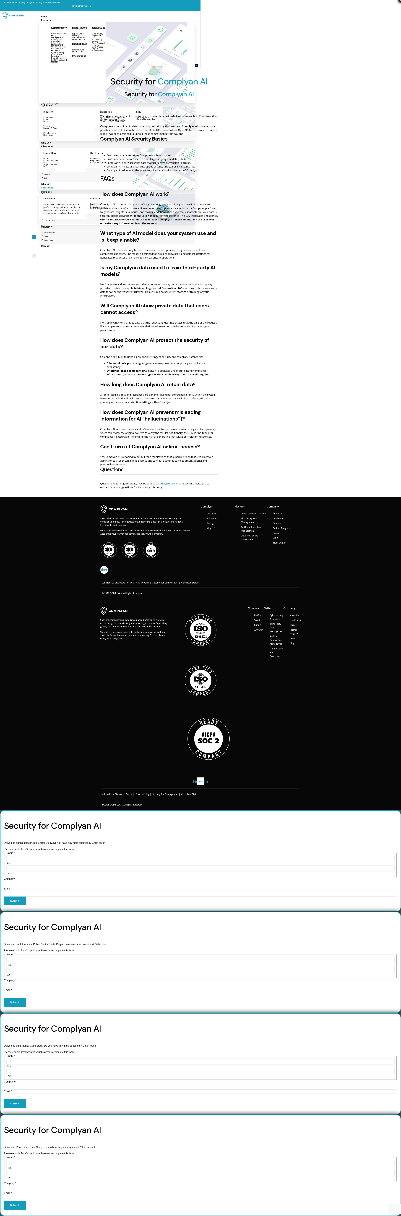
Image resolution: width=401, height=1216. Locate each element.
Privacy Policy (142, 582)
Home (44, 16)
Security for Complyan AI (164, 582)
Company (10, 879)
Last (8, 873)
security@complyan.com (170, 483)
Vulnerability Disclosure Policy (117, 582)
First (8, 863)
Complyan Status (189, 582)
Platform (46, 20)
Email (8, 888)
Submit (14, 900)
